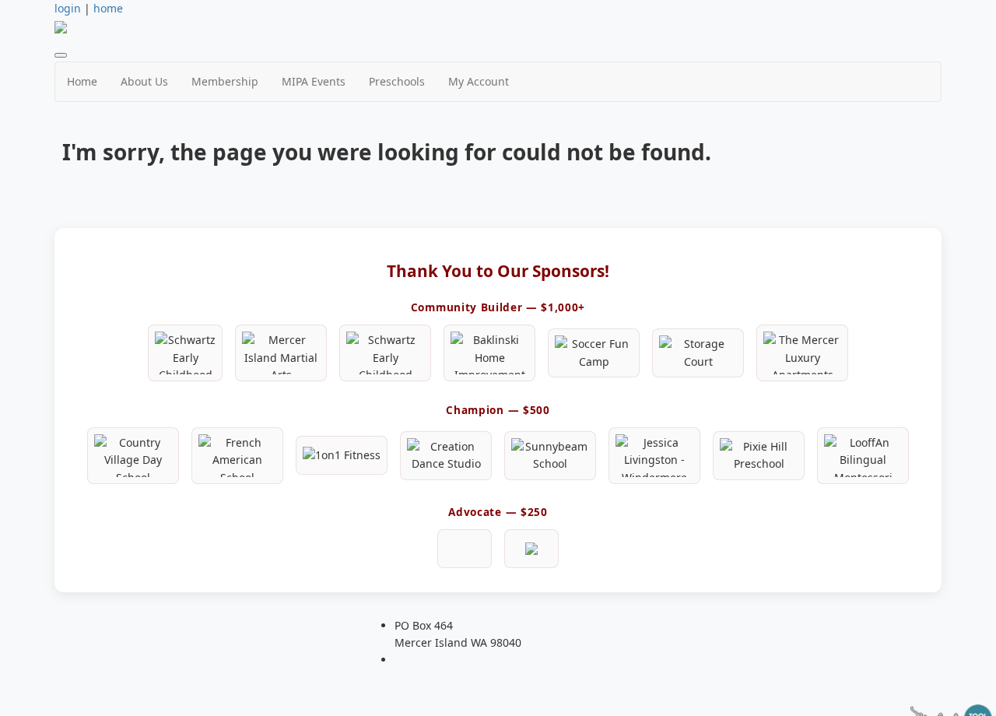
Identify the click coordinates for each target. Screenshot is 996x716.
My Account (478, 81)
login (67, 8)
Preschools (397, 81)
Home (82, 81)
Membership (224, 81)
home (108, 8)
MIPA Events (313, 81)
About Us (144, 81)
